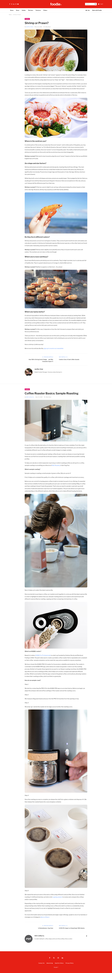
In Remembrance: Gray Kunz (45, 928)
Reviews (30, 10)
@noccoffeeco (45, 917)
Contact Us (41, 963)
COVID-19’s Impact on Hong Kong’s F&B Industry (72, 928)
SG (89, 10)
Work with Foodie (97, 10)
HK (86, 10)
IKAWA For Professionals (43, 655)
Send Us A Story (59, 963)
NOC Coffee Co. (30, 397)
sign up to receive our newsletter (53, 348)
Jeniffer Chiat (29, 26)
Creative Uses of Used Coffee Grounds (69, 360)
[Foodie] (56, 4)
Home (11, 10)
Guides (24, 10)
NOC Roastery (56, 465)
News (17, 10)
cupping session (57, 897)
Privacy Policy (70, 963)
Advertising (49, 963)
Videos (45, 10)
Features (38, 10)
